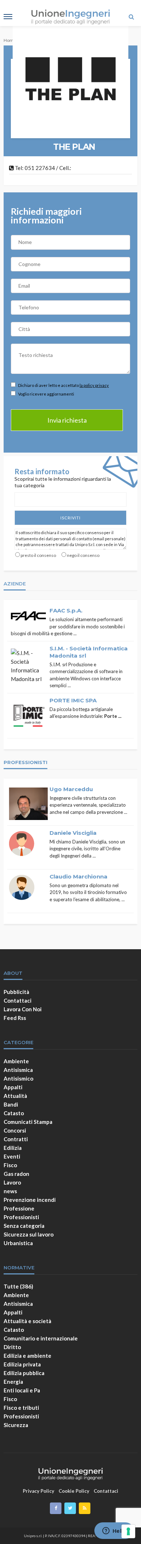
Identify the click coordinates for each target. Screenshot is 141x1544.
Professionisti (21, 1217)
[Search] (131, 16)
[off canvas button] (8, 16)
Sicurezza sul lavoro (29, 1234)
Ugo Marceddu (71, 789)
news (10, 1191)
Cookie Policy (74, 1491)
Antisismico (18, 1078)
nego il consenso (83, 555)
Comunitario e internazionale (41, 1338)
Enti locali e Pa (22, 1390)
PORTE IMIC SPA (73, 700)
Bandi (11, 1104)
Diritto (12, 1347)
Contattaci (17, 1000)
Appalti (13, 1087)
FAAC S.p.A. (66, 610)
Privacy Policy (38, 1491)
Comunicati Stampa (28, 1121)
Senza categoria (24, 1225)
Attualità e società (27, 1321)
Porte (111, 716)
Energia (13, 1381)
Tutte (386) (18, 1286)
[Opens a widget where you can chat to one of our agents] (114, 1531)
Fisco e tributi (21, 1407)
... (75, 633)
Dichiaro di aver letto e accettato (63, 385)
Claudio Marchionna (78, 876)
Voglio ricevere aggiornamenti (45, 394)
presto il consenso (38, 555)
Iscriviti (70, 517)
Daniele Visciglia (73, 832)
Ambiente (16, 1061)
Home (10, 40)
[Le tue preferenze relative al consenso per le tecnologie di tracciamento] (128, 1531)
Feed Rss (15, 1018)
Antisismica (18, 1070)
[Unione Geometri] (70, 1473)
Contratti (16, 1139)
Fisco (10, 1165)
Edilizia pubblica (24, 1373)
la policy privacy (94, 385)
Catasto (14, 1113)
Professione (19, 1208)
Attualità (15, 1095)
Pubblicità (16, 992)
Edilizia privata (22, 1364)
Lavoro (12, 1182)
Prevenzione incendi (30, 1199)
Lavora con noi (23, 1009)
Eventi (12, 1156)
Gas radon (16, 1173)
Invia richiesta (67, 420)
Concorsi (15, 1130)
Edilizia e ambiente (27, 1355)
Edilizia (13, 1147)
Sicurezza (16, 1425)
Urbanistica (18, 1243)
